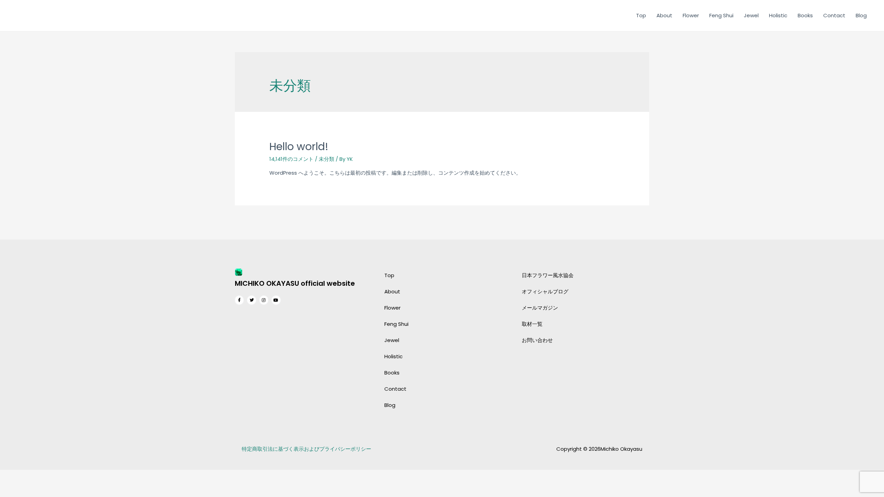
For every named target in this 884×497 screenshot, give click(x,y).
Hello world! (298, 146)
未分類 (326, 159)
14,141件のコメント (291, 159)
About (664, 15)
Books (805, 15)
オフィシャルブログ (545, 291)
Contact (834, 15)
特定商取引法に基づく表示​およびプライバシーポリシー (306, 448)
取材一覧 (532, 324)
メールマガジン (540, 307)
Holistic (778, 15)
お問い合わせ (537, 340)
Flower (691, 15)
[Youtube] (275, 299)
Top (641, 15)
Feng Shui (721, 15)
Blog (861, 15)
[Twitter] (251, 299)
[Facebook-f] (239, 299)
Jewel (751, 15)
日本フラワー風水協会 (548, 275)
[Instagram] (263, 299)
